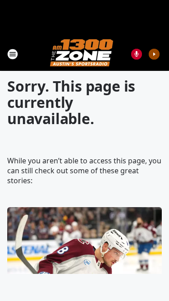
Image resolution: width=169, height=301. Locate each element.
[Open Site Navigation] (12, 54)
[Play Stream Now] (154, 54)
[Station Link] (81, 54)
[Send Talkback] (136, 54)
